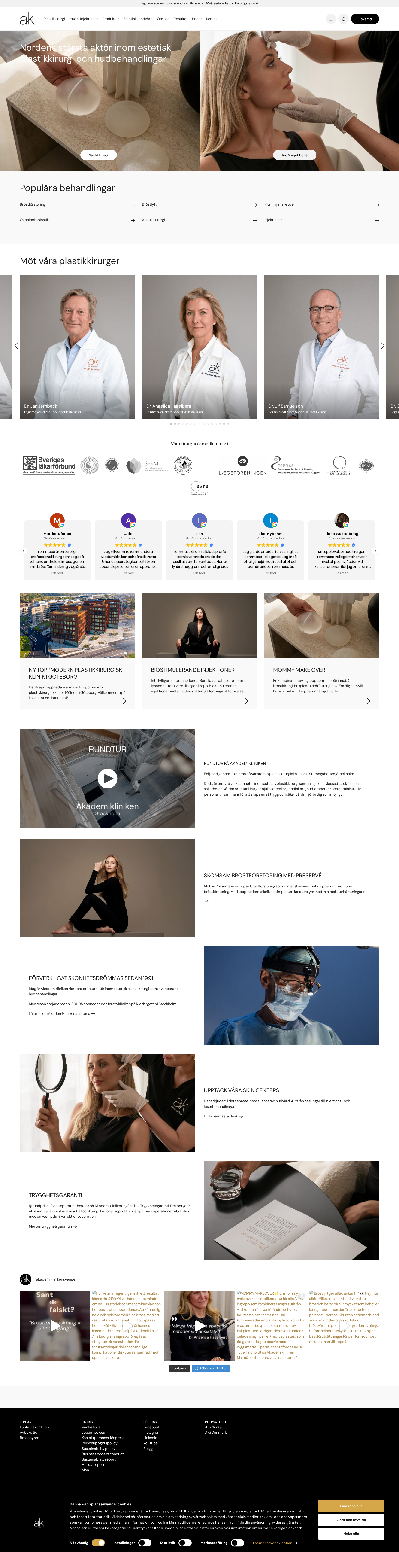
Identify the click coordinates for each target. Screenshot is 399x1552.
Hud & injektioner (295, 155)
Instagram (151, 1432)
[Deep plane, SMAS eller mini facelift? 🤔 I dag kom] (199, 1326)
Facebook (151, 1427)
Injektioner (213, 11)
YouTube (150, 1443)
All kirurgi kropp (283, 18)
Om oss (87, 1422)
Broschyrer (29, 1437)
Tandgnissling (222, 12)
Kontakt (212, 18)
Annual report (93, 1464)
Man (85, 1469)
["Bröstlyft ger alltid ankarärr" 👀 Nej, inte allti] (344, 1326)
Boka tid (365, 19)
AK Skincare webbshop (322, 23)
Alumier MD (31, 18)
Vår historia (91, 1427)
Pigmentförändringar (229, 12)
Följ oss (150, 1422)
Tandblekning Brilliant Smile (235, 18)
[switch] (144, 1542)
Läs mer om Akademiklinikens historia (60, 1013)
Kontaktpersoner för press (103, 1437)
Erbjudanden (215, 18)
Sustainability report (99, 1459)
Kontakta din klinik (34, 1427)
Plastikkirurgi (98, 155)
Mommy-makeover (287, 12)
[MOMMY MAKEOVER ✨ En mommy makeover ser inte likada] (272, 1326)
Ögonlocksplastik (165, 12)
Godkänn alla (351, 1506)
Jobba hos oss (93, 1432)
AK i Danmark (216, 1432)
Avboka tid (28, 1432)
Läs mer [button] (57, 573)
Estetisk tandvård (220, 18)
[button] (23, 551)
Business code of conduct (103, 1454)
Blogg (207, 11)
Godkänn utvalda (351, 1520)
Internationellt (217, 1422)
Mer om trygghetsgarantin (50, 1226)
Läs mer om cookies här (272, 1543)
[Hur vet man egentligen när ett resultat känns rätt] (127, 1326)
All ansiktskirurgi (164, 18)
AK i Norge (213, 1427)
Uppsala (210, 11)
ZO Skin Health (216, 18)
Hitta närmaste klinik (221, 1116)
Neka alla (351, 1533)
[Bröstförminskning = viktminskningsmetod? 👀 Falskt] (55, 1326)
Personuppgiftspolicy (100, 1443)
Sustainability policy (98, 1448)
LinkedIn (150, 1437)
